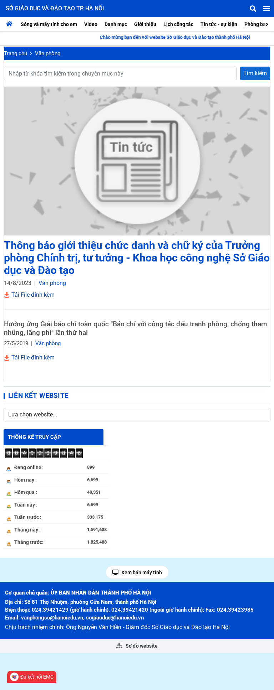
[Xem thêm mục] (268, 23)
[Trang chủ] (11, 24)
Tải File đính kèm (32, 294)
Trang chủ (15, 53)
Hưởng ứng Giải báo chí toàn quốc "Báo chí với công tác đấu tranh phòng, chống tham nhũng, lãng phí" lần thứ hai (135, 328)
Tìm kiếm (255, 73)
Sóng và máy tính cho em (49, 24)
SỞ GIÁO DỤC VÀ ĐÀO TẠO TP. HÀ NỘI (55, 8)
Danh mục (116, 24)
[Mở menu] (266, 8)
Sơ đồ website (141, 646)
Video (90, 24)
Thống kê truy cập (34, 437)
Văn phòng (47, 53)
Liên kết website (38, 395)
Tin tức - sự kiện (219, 24)
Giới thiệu (145, 24)
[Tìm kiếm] (253, 8)
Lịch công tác (178, 24)
